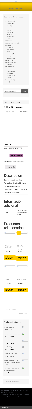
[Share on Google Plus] (18, 303)
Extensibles (10, 49)
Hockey (9, 32)
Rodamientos (10, 71)
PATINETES (8, 60)
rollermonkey (9, 113)
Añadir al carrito (16, 155)
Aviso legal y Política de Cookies (11, 395)
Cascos (9, 64)
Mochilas (9, 36)
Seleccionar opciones (9, 257)
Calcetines (9, 23)
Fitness (8, 51)
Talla (5, 148)
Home (6, 102)
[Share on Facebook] (15, 303)
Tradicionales (10, 58)
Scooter (9, 38)
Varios (8, 77)
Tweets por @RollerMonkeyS (11, 381)
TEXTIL (7, 82)
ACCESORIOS (8, 21)
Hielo (8, 30)
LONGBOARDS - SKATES (11, 43)
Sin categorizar (9, 79)
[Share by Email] (24, 303)
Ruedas (9, 73)
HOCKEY (7, 41)
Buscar (24, 91)
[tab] (10, 167)
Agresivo (9, 47)
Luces (8, 34)
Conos (8, 25)
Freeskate (9, 54)
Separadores (10, 75)
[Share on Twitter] (13, 303)
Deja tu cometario (23, 111)
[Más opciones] (27, 303)
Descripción (10, 167)
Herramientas (10, 28)
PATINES (7, 45)
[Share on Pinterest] (21, 303)
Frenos (8, 69)
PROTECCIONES (9, 62)
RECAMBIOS (8, 67)
